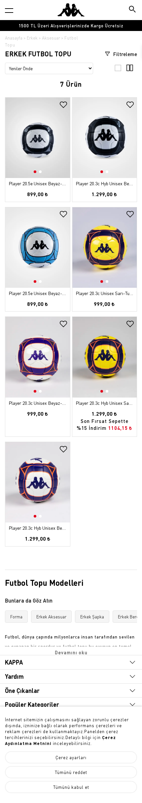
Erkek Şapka (92, 616)
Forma (16, 616)
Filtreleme (124, 54)
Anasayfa (13, 38)
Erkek (32, 38)
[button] (64, 143)
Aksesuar (51, 38)
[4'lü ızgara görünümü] (129, 70)
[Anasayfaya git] (71, 9)
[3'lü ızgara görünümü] (118, 70)
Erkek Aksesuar (51, 616)
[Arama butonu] (133, 10)
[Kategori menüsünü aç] (9, 10)
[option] (71, 25)
